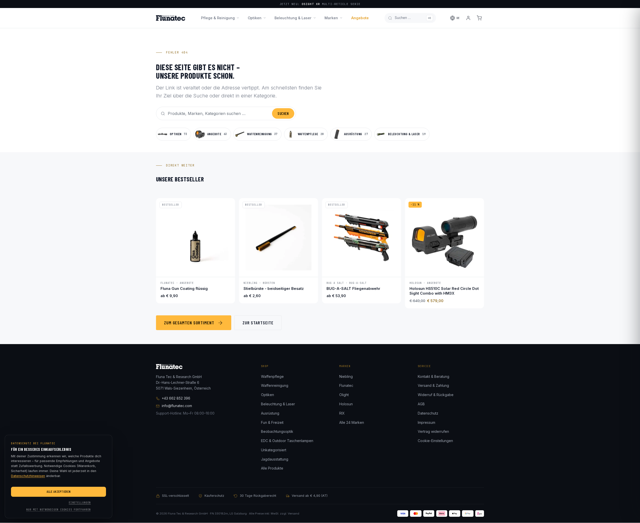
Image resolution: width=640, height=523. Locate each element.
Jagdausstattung (274, 459)
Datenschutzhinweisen (28, 476)
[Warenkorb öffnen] (479, 18)
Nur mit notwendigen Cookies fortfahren (58, 509)
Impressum (426, 422)
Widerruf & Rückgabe (436, 395)
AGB (421, 404)
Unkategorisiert (273, 450)
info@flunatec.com (177, 406)
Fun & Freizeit (272, 422)
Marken (331, 18)
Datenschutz (428, 413)
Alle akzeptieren (58, 491)
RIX (342, 413)
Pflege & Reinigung (218, 18)
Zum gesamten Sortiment (189, 322)
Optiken (255, 18)
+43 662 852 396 (176, 398)
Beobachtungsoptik (277, 431)
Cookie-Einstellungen (435, 441)
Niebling (346, 376)
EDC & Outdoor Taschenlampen (287, 441)
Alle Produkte (272, 468)
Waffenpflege (272, 376)
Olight (344, 395)
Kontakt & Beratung (433, 376)
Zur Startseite (258, 322)
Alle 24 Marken (351, 422)
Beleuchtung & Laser (293, 18)
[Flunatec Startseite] (170, 18)
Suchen (283, 113)
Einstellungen (80, 502)
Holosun (346, 404)
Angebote (360, 18)
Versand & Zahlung (433, 385)
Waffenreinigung (274, 385)
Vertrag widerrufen (433, 431)
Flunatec (346, 385)
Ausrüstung (270, 413)
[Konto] (468, 18)
